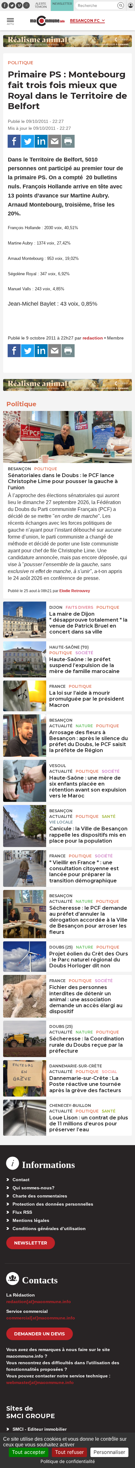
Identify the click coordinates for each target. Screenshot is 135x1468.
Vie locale (61, 822)
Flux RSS (22, 1212)
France (57, 686)
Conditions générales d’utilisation (49, 1228)
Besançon (19, 468)
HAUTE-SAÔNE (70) (69, 647)
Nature (84, 725)
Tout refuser (69, 1452)
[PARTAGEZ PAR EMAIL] (54, 141)
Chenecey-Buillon (70, 1105)
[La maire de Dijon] (24, 616)
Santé (109, 816)
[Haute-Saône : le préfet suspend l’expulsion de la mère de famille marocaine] (24, 655)
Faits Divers (79, 607)
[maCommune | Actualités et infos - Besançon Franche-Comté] (47, 21)
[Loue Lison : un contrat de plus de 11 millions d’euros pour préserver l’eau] (24, 1114)
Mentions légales (31, 1220)
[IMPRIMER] (68, 141)
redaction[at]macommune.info (38, 1301)
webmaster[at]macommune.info (40, 1382)
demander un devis (39, 1334)
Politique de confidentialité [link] (67, 1461)
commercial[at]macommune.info (40, 1317)
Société (84, 652)
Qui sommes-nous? (34, 1187)
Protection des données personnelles (53, 1204)
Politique (20, 63)
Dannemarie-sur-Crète (75, 1066)
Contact (21, 1179)
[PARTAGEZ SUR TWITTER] (27, 141)
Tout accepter (28, 1452)
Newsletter (30, 1243)
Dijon (55, 607)
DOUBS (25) (61, 947)
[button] (120, 5)
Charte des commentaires (40, 1195)
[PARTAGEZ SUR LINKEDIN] (41, 141)
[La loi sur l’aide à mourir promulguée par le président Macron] (24, 695)
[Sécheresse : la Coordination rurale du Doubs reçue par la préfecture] (24, 1035)
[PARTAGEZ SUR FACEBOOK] (14, 141)
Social (109, 1071)
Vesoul (57, 765)
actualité (61, 725)
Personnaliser (109, 1452)
